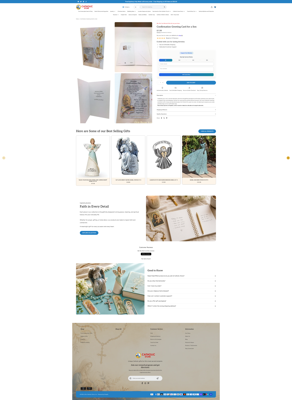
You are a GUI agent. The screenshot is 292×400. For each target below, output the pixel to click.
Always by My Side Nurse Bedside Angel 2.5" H (164, 158)
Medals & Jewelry (85, 342)
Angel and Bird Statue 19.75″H (199, 158)
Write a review (146, 254)
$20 (193, 60)
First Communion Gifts (86, 333)
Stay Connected (189, 348)
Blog (186, 339)
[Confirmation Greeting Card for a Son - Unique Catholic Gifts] (95, 47)
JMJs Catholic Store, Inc (90, 394)
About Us (187, 336)
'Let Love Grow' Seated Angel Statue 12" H (128, 158)
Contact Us (153, 345)
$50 (207, 60)
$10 (179, 60)
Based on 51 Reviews (172, 38)
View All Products (207, 131)
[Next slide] (288, 157)
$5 (165, 60)
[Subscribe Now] (157, 378)
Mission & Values (189, 342)
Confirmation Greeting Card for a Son (88, 18)
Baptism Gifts (84, 336)
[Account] (211, 7)
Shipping (159, 32)
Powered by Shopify (103, 394)
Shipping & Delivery (155, 336)
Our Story (187, 333)
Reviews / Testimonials (191, 345)
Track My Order (154, 342)
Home (77, 18)
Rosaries (83, 339)
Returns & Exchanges (155, 339)
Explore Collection (89, 233)
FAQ (151, 333)
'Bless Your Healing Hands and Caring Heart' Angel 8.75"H (93, 159)
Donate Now (187, 74)
